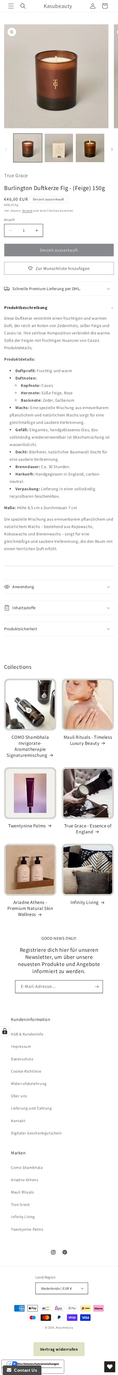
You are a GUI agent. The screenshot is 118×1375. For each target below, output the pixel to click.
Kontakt (18, 1120)
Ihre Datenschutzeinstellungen (38, 1363)
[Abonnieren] (97, 986)
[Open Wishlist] (109, 1366)
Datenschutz (22, 1058)
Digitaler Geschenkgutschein (36, 1133)
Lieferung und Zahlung (31, 1108)
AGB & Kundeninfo (27, 1034)
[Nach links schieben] (6, 149)
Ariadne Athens (24, 1179)
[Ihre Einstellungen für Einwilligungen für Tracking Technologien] (4, 1031)
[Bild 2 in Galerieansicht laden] (59, 148)
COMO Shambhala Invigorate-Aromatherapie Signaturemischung (28, 746)
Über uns (19, 1095)
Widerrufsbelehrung (29, 1083)
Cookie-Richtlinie (26, 1071)
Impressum (21, 1046)
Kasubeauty (64, 1327)
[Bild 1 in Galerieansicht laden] (27, 148)
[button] (11, 6)
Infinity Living (85, 902)
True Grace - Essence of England (88, 829)
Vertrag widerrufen (59, 1349)
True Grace (20, 1204)
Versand (27, 210)
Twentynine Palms (27, 826)
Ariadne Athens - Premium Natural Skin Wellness (30, 908)
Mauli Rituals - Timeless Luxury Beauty (88, 740)
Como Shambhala (27, 1167)
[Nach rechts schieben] (112, 149)
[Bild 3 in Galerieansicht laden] (90, 148)
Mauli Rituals (22, 1192)
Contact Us (24, 1370)
